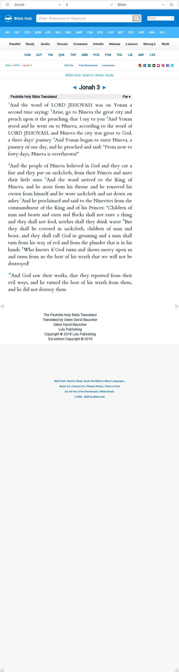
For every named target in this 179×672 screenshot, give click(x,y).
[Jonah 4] (173, 316)
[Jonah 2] (5, 316)
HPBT (17, 65)
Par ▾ (126, 97)
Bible (8, 65)
